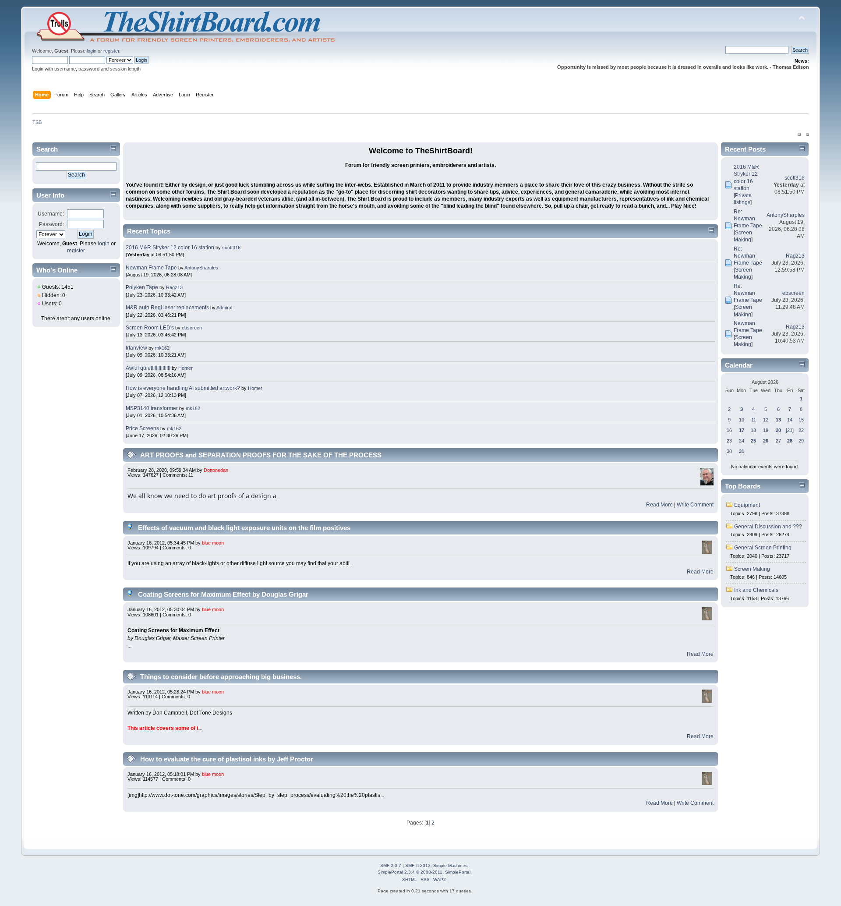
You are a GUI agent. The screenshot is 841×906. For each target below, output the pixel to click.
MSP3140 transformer (152, 408)
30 (729, 451)
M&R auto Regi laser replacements (168, 307)
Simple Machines (450, 865)
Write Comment (695, 505)
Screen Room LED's (150, 328)
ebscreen (192, 327)
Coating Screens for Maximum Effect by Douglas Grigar (223, 594)
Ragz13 (174, 287)
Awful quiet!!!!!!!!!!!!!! (148, 368)
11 (753, 419)
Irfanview (136, 348)
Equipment (747, 505)
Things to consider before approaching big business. (221, 676)
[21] (790, 430)
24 (741, 440)
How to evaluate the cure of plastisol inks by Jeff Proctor (226, 759)
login (91, 50)
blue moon (213, 542)
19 (765, 430)
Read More (659, 505)
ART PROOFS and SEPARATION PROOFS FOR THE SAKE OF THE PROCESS (261, 455)
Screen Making (752, 569)
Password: (51, 224)
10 (741, 419)
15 (801, 419)
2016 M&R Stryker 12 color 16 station (171, 247)
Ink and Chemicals (756, 590)
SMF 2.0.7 (390, 865)
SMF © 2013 (418, 865)
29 (801, 440)
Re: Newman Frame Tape (748, 219)
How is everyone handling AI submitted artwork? (183, 388)
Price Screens (142, 428)
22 (801, 430)
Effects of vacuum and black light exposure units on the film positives (244, 527)
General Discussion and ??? (768, 527)
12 (765, 419)
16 (729, 430)
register (111, 50)
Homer (185, 368)
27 (778, 440)
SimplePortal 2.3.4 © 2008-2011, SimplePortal (424, 872)
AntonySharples (201, 267)
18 (753, 430)
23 (729, 440)
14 (789, 419)
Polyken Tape (142, 287)
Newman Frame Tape (151, 268)
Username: (51, 214)
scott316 (231, 247)
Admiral (224, 307)
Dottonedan (216, 470)
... (278, 496)
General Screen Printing (763, 548)
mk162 (162, 347)
